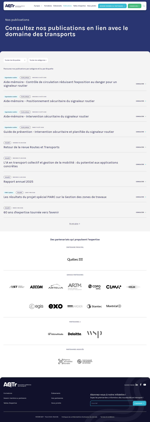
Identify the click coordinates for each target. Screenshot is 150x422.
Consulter (140, 84)
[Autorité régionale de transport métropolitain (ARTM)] (75, 287)
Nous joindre (91, 6)
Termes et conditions (107, 417)
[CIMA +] (113, 287)
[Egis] (36, 306)
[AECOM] (36, 287)
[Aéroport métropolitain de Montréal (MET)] (16, 287)
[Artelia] (55, 287)
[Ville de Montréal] (113, 306)
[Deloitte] (75, 334)
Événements (57, 6)
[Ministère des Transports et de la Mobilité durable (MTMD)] (75, 259)
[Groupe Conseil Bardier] (75, 306)
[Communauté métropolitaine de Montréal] (84, 361)
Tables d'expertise (79, 6)
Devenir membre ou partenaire (15, 398)
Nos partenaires (57, 398)
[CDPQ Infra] (94, 287)
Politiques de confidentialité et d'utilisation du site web (79, 417)
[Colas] (133, 287)
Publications (67, 6)
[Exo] (55, 306)
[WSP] (94, 334)
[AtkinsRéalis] (55, 334)
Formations (48, 6)
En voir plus (73, 224)
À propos (37, 6)
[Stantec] (94, 306)
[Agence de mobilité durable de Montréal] (65, 361)
